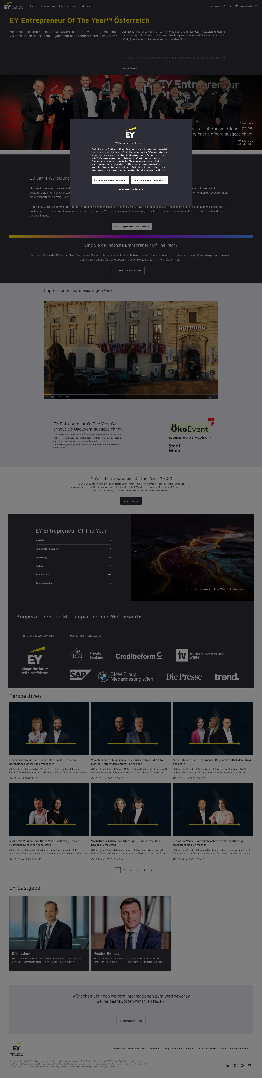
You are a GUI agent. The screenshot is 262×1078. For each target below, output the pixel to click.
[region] (131, 162)
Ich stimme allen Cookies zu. (150, 180)
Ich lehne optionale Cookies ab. (110, 180)
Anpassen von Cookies (131, 188)
